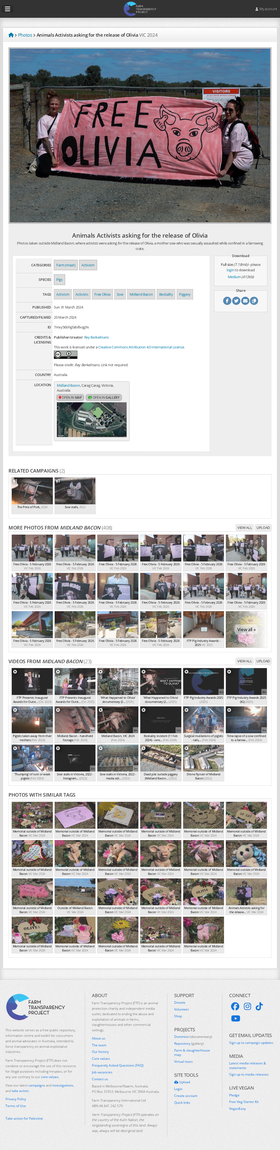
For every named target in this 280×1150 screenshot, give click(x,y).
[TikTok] (259, 1006)
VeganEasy (237, 1109)
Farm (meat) (65, 265)
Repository (189, 1043)
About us (98, 1038)
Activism (87, 265)
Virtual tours (183, 1061)
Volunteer (181, 1009)
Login (178, 1089)
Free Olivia (102, 294)
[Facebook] (235, 1006)
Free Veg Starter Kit (244, 1102)
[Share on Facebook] (227, 301)
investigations (62, 1085)
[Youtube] (235, 1018)
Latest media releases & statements (247, 1065)
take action (20, 1090)
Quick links (182, 1102)
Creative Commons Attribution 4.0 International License (141, 347)
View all (244, 527)
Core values (101, 1058)
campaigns (36, 1085)
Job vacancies (102, 1072)
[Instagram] (247, 1006)
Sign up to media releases (249, 1074)
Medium (234, 276)
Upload (263, 527)
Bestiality (166, 294)
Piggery (185, 294)
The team (99, 1045)
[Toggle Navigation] (7, 9)
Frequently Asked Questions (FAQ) (118, 1065)
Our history (100, 1052)
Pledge (234, 1095)
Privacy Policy (15, 1099)
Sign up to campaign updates (251, 1043)
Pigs (59, 279)
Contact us (100, 1079)
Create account (185, 1096)
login (230, 269)
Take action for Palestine (24, 1118)
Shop (178, 1016)
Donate (179, 1002)
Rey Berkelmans (96, 337)
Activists (81, 294)
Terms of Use (15, 1106)
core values (50, 1077)
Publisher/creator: (68, 337)
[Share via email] (245, 301)
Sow (120, 294)
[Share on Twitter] (236, 301)
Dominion (193, 1037)
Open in (71, 397)
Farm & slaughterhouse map (192, 1052)
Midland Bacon (141, 294)
